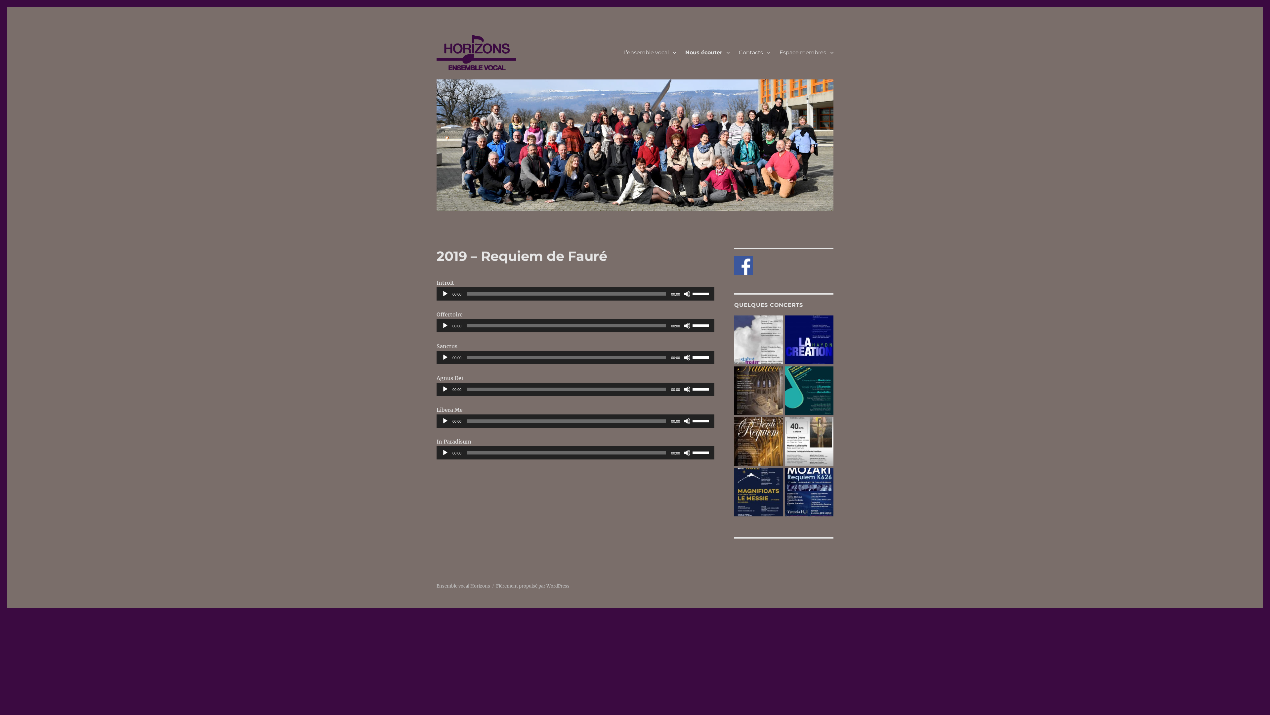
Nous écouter (703, 52)
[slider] (702, 293)
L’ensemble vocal (646, 52)
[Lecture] (445, 294)
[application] (575, 294)
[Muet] (687, 294)
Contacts (751, 52)
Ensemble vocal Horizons (463, 586)
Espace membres (803, 52)
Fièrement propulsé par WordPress (533, 586)
